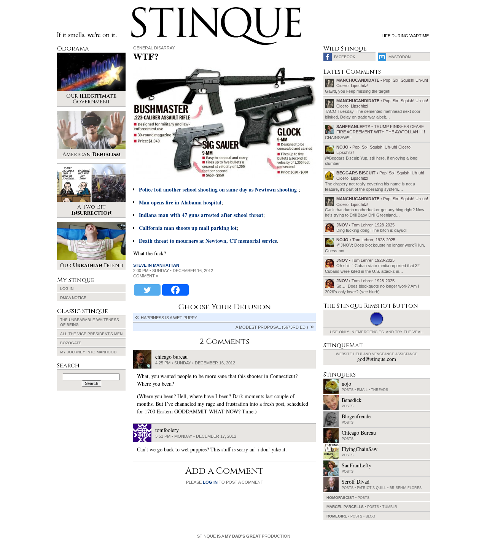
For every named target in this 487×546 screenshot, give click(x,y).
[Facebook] (175, 290)
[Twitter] (147, 290)
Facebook (344, 57)
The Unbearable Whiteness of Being (89, 322)
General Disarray (154, 48)
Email (362, 390)
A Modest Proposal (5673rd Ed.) (272, 327)
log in (210, 482)
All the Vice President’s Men (91, 334)
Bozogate (70, 343)
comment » (145, 276)
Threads (379, 390)
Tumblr (389, 507)
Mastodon (399, 57)
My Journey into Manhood (88, 352)
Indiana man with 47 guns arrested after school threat (201, 215)
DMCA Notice (73, 298)
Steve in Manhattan (156, 265)
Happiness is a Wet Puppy (169, 317)
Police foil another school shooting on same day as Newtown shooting (218, 189)
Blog (370, 516)
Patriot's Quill (371, 488)
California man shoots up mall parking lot (188, 228)
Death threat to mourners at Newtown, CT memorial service (208, 241)
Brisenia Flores (406, 488)
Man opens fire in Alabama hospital (180, 202)
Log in (66, 288)
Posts (347, 390)
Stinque (138, 10)
